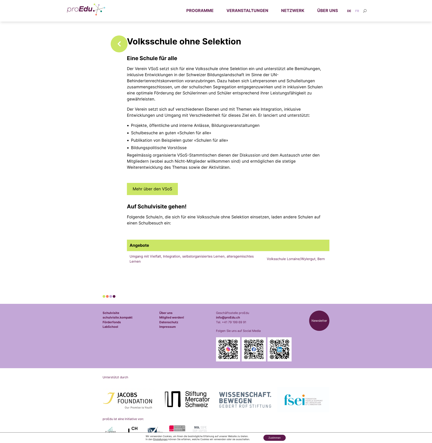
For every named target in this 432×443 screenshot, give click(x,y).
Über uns (327, 10)
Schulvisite (111, 313)
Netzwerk (292, 10)
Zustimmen (274, 437)
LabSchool (110, 326)
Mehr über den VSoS (152, 188)
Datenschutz (168, 322)
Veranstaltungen (247, 10)
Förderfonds (112, 322)
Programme (200, 10)
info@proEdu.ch (228, 317)
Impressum (167, 326)
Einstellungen (160, 439)
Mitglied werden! (171, 317)
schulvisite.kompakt (117, 317)
